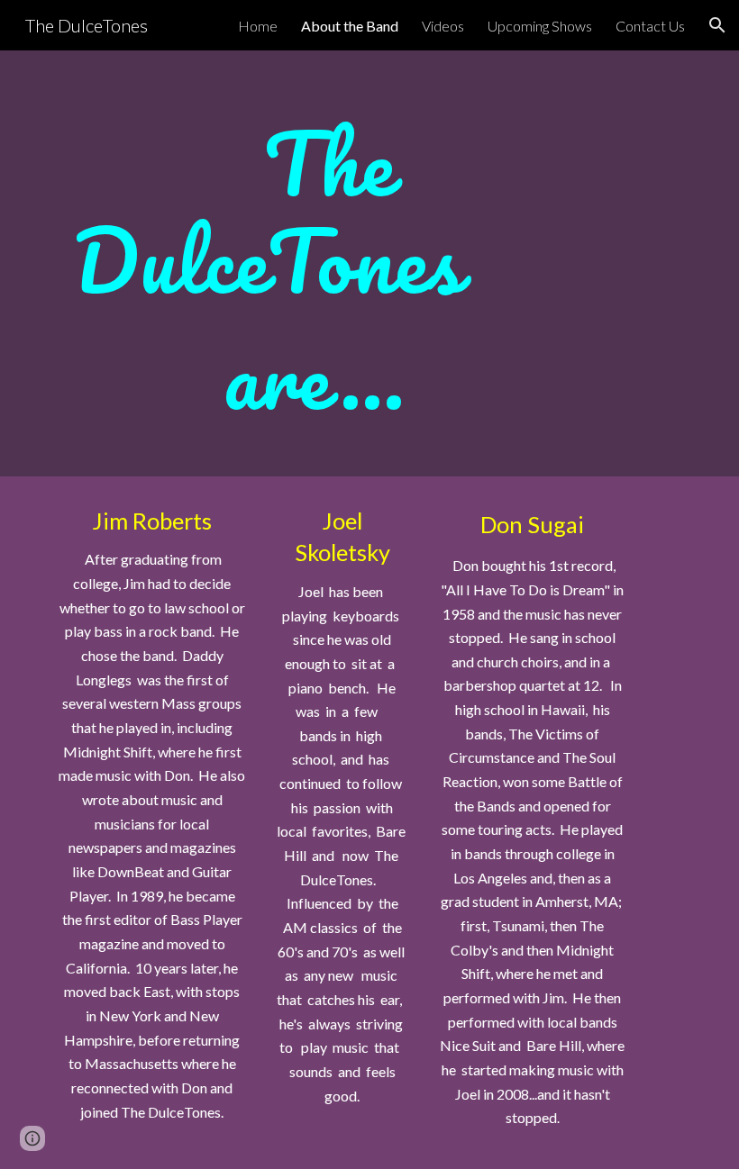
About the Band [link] (349, 25)
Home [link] (258, 25)
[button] (717, 25)
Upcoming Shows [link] (540, 25)
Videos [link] (443, 25)
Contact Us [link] (650, 25)
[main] (315, 263)
